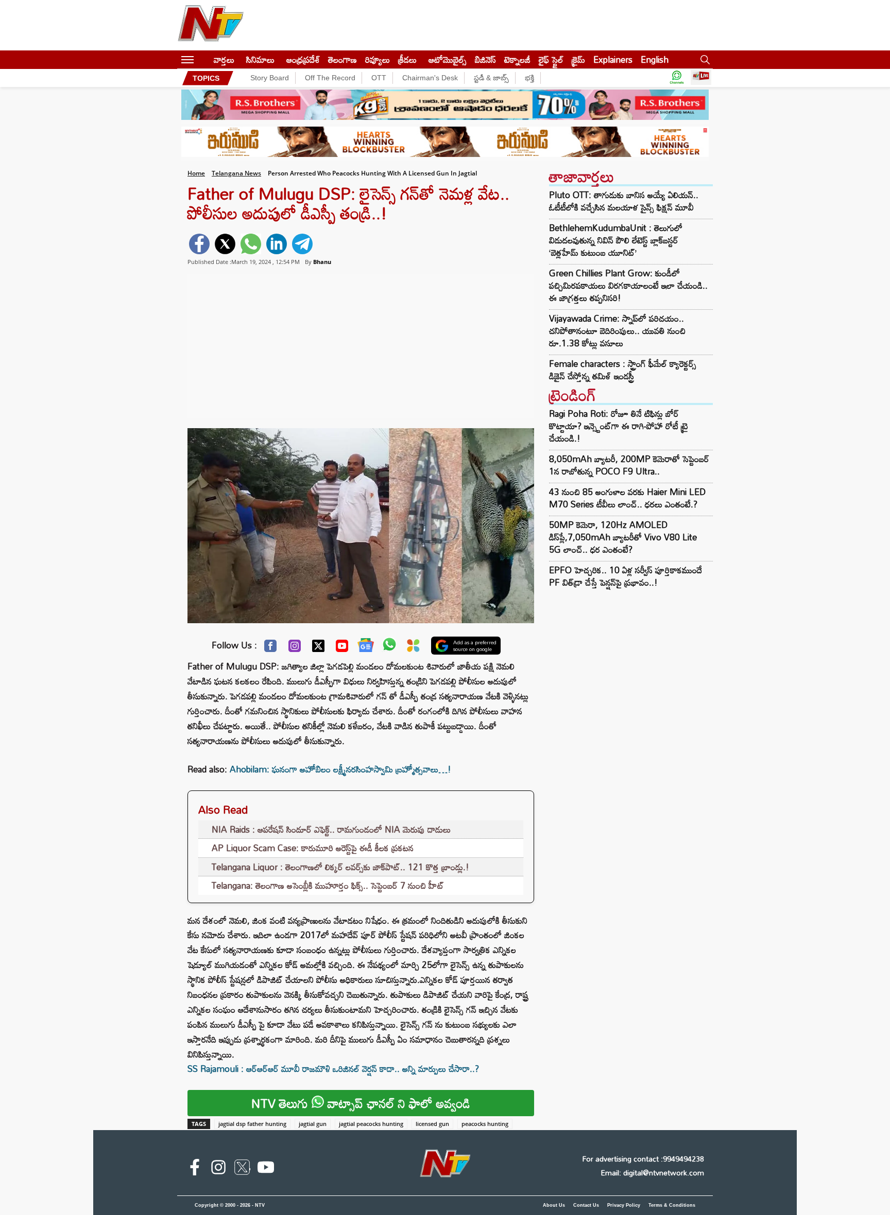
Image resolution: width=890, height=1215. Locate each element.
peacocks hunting (484, 1124)
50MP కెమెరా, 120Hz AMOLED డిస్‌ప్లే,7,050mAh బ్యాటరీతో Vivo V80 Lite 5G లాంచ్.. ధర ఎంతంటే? (623, 537)
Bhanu (322, 262)
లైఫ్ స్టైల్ (551, 59)
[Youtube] (342, 648)
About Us (554, 1205)
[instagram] (218, 1169)
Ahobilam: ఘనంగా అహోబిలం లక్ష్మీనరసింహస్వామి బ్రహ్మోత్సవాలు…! (340, 769)
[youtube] (266, 1169)
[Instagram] (294, 648)
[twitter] (225, 244)
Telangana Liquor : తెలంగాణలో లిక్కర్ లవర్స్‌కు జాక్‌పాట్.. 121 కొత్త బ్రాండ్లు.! (340, 866)
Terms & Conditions (671, 1205)
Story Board (269, 78)
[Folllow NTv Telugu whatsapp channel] (676, 77)
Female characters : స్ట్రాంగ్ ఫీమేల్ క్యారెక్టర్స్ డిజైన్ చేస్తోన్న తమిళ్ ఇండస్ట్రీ (622, 370)
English (655, 59)
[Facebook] (270, 648)
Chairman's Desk (430, 78)
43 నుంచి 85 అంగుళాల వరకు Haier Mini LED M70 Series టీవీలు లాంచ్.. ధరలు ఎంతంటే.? (627, 498)
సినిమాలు (260, 59)
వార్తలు (224, 59)
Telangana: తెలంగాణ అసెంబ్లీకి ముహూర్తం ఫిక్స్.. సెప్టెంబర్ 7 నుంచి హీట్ (328, 885)
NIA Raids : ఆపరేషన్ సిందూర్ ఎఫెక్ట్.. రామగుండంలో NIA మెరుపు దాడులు (331, 829)
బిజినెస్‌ (485, 59)
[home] (204, 59)
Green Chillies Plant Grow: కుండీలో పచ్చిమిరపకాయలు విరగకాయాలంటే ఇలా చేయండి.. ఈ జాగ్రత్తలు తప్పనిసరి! (628, 285)
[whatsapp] (251, 244)
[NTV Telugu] (210, 25)
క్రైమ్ (578, 59)
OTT (378, 78)
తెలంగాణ (342, 59)
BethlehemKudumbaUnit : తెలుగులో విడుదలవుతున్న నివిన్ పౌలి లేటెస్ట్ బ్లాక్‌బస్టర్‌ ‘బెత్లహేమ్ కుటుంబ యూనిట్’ (615, 240)
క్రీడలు (407, 59)
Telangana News (236, 173)
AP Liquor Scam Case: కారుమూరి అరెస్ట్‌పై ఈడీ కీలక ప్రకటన (313, 847)
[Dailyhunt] (413, 648)
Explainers (612, 59)
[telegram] (302, 244)
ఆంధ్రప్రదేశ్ (303, 59)
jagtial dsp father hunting (252, 1124)
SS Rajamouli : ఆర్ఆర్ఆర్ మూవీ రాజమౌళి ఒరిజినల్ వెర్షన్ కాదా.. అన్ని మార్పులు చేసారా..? (333, 1068)
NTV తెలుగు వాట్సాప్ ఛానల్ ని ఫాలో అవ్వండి (360, 1103)
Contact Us (586, 1205)
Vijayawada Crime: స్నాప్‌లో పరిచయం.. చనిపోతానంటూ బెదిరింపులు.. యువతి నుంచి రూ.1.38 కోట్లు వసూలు (617, 330)
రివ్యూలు (377, 59)
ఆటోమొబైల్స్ (448, 59)
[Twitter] (318, 648)
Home (196, 173)
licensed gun (432, 1124)
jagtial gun (313, 1124)
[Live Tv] (701, 77)
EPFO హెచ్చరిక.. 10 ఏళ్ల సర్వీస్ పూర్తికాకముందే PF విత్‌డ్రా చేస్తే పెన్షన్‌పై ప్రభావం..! (625, 576)
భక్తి (529, 78)
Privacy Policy (623, 1205)
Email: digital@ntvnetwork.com (652, 1172)
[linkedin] (276, 244)
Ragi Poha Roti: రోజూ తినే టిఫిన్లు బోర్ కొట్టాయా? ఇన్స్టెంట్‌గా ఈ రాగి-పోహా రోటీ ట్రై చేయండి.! (618, 426)
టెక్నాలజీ (517, 59)
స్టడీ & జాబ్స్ (491, 78)
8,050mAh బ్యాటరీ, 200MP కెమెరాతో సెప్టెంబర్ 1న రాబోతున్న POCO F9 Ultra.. (629, 465)
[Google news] (365, 647)
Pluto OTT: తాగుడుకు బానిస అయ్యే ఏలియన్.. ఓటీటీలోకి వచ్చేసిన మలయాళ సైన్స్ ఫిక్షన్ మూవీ (623, 201)
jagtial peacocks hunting (371, 1124)
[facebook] (199, 244)
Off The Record (330, 78)
